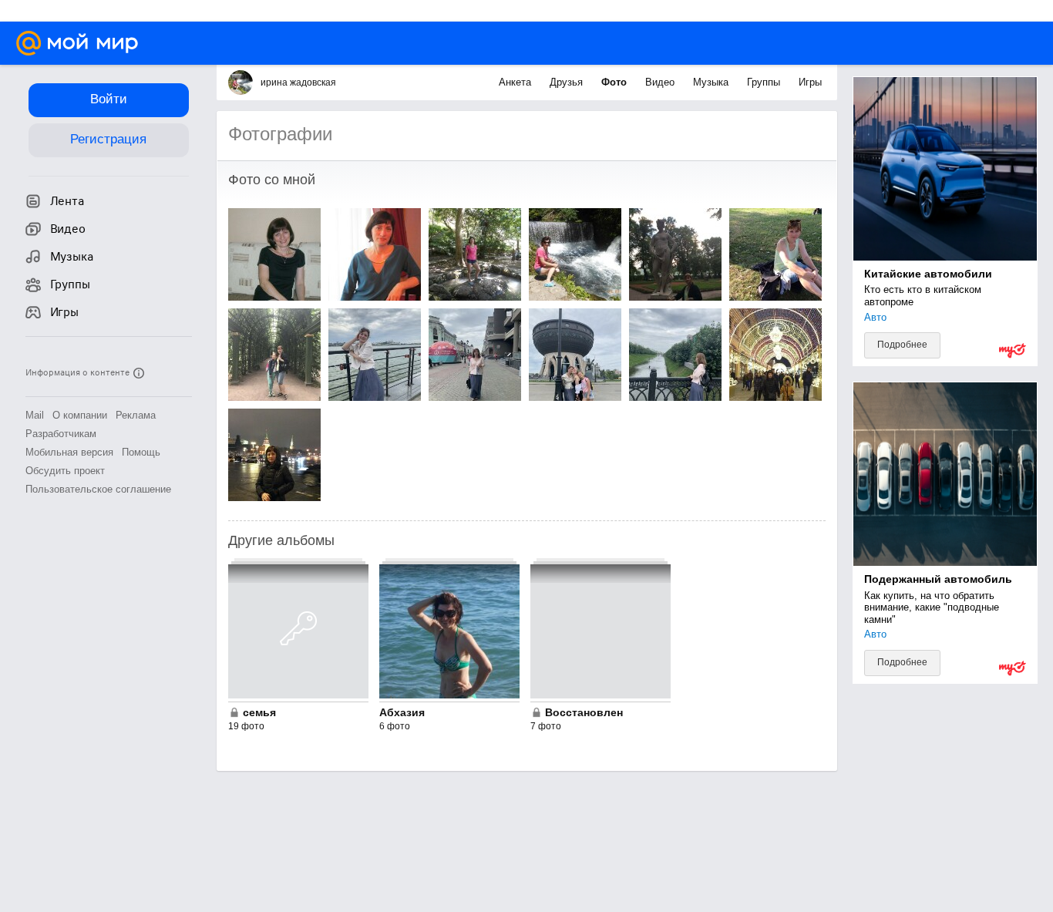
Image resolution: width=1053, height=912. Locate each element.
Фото (615, 82)
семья (259, 712)
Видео (661, 82)
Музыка (712, 82)
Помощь (141, 452)
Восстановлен (584, 712)
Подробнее (902, 344)
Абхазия (402, 712)
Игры (810, 82)
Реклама (136, 415)
